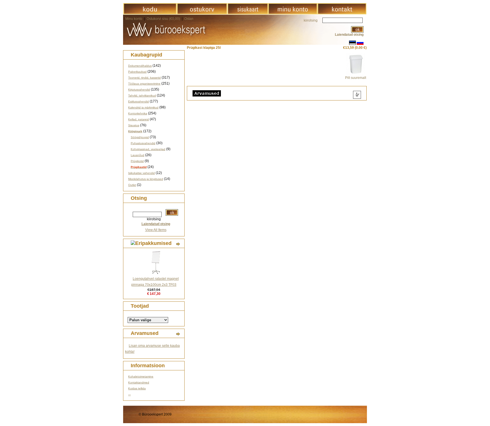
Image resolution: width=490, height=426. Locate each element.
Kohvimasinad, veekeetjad (148, 149)
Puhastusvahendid (143, 143)
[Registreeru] (292, 13)
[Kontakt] (341, 13)
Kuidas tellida (137, 388)
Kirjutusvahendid (139, 89)
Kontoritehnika (137, 113)
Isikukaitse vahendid (141, 173)
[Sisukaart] (247, 13)
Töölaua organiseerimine (144, 83)
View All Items (155, 230)
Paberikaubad (137, 71)
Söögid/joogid (140, 137)
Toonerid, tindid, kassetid (144, 77)
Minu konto (133, 19)
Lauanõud (137, 155)
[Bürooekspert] (150, 13)
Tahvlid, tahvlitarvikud (142, 95)
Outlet (132, 184)
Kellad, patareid (138, 119)
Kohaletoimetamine (140, 376)
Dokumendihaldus (140, 65)
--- (129, 394)
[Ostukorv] (202, 13)
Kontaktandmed (138, 382)
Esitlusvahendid (138, 101)
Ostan (188, 19)
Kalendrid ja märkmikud (143, 107)
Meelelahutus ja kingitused (145, 179)
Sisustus (133, 125)
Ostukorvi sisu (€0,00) (164, 19)
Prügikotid (137, 161)
